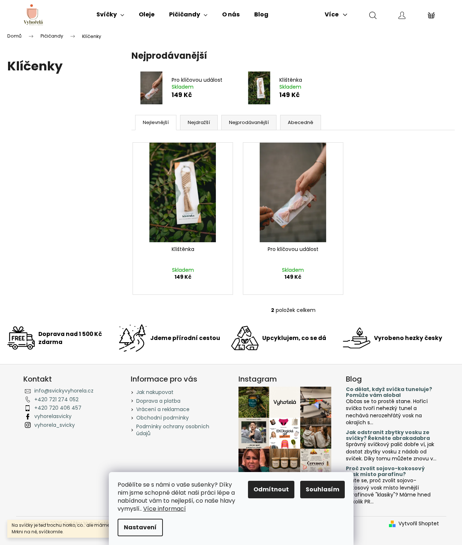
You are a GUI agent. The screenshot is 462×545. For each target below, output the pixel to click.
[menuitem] (110, 14)
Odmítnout (271, 489)
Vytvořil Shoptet (418, 523)
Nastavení (140, 527)
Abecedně (300, 122)
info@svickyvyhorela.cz (63, 390)
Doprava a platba (158, 401)
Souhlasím (322, 489)
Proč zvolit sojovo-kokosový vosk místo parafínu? (385, 471)
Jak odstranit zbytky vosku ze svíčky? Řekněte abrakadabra (388, 435)
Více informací (164, 509)
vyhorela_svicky (54, 425)
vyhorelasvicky (53, 416)
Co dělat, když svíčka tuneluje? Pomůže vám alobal (389, 392)
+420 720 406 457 (57, 407)
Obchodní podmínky (162, 417)
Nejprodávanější (249, 122)
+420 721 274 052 (56, 399)
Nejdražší (199, 122)
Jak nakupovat (154, 392)
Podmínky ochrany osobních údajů (172, 430)
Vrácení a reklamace (163, 409)
